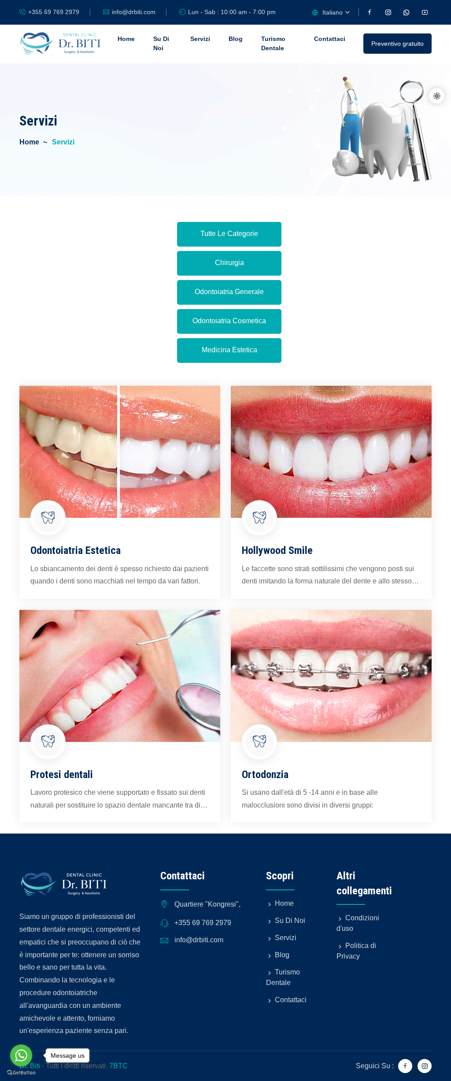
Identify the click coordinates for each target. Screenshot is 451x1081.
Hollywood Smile (277, 550)
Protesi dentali (61, 774)
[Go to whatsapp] (21, 1055)
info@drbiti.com (133, 11)
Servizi (200, 38)
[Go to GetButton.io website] (21, 1072)
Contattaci (329, 38)
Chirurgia (229, 262)
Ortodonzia (265, 774)
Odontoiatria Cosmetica (229, 321)
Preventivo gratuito (397, 43)
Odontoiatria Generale (229, 291)
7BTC (118, 1066)
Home (126, 38)
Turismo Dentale (273, 43)
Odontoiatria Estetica (75, 550)
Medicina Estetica (229, 350)
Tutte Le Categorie (229, 233)
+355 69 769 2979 (53, 11)
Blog (236, 38)
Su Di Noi (161, 43)
